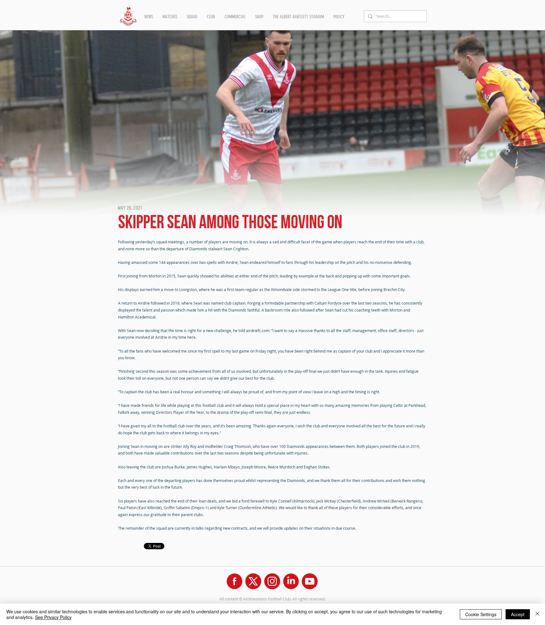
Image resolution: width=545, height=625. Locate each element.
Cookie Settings (480, 614)
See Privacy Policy (53, 617)
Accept (517, 614)
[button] (149, 17)
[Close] (537, 614)
